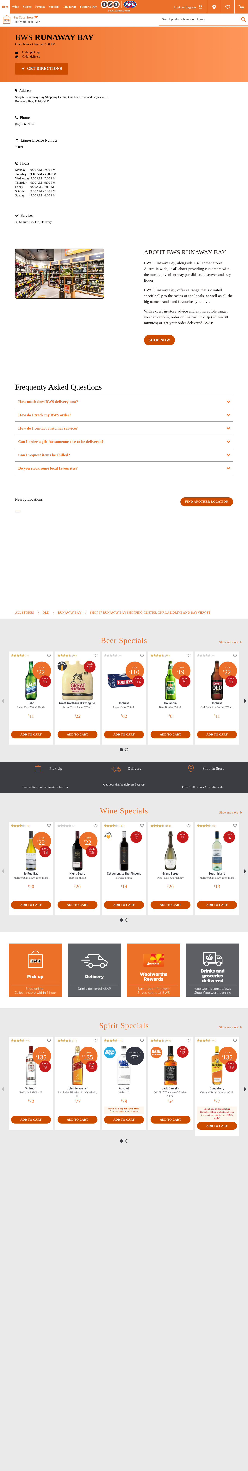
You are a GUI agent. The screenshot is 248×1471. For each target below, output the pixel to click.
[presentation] (203, 19)
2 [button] (127, 750)
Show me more (229, 642)
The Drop (69, 6)
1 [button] (121, 750)
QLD (46, 612)
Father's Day (88, 6)
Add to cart (31, 734)
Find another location (206, 501)
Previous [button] (3, 701)
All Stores (24, 612)
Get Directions (44, 68)
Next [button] (245, 701)
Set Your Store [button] (24, 17)
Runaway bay (69, 612)
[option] (31, 698)
